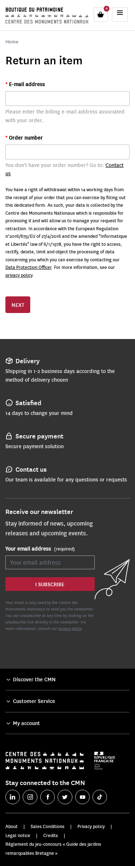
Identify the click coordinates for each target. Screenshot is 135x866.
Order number (25, 137)
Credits (50, 835)
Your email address (40, 548)
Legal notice (17, 835)
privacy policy (18, 275)
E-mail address (26, 83)
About (11, 826)
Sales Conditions (47, 826)
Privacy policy (91, 826)
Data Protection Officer (28, 267)
